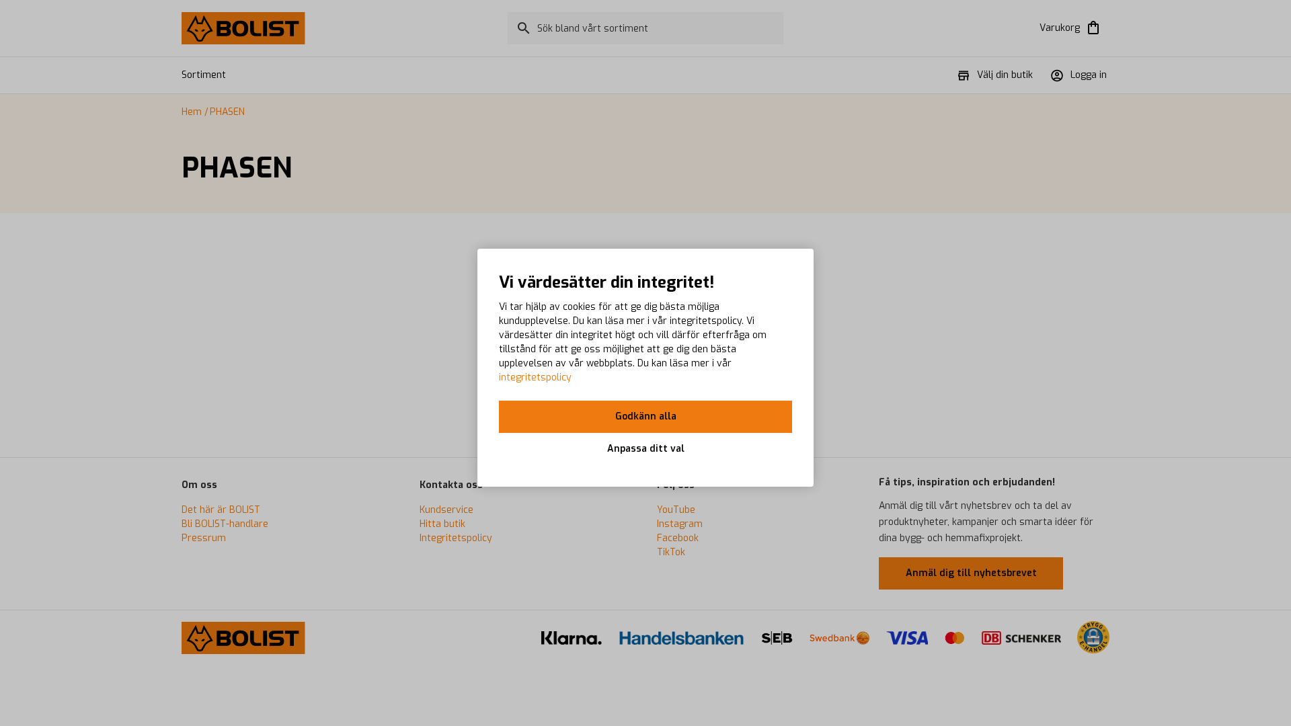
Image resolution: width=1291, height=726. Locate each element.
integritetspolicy (535, 377)
